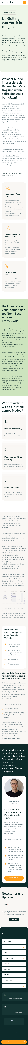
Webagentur (4, 1034)
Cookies (17, 1032)
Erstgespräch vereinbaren (10, 1041)
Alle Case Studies (10, 12)
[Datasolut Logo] (7, 2)
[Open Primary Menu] (24, 2)
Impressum (4, 1032)
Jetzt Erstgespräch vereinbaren (13, 878)
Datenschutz (11, 1032)
